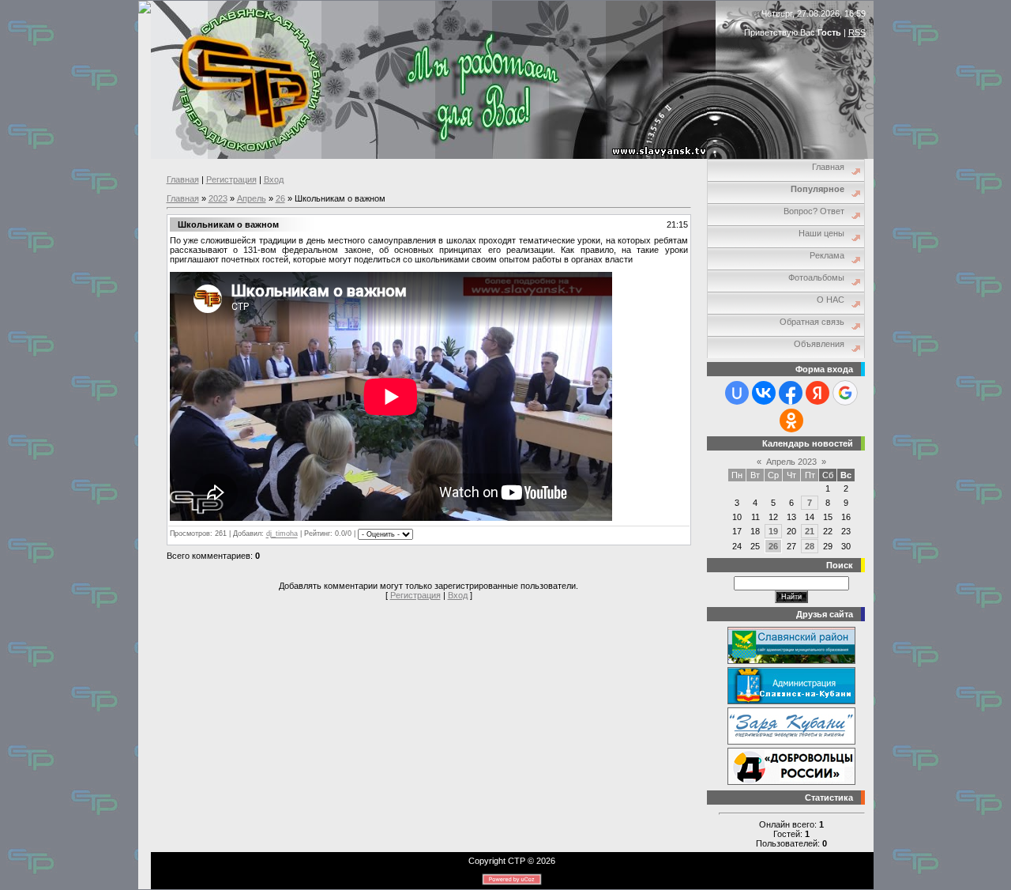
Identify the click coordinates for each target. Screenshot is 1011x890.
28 (809, 546)
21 (809, 531)
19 (773, 531)
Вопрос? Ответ (814, 211)
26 (280, 198)
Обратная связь (812, 321)
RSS (857, 32)
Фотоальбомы (816, 277)
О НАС (830, 299)
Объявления (819, 344)
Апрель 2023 (791, 461)
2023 (218, 198)
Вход (274, 179)
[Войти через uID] (737, 393)
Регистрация (231, 179)
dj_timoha (282, 534)
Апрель (251, 198)
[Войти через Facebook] (790, 393)
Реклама (827, 255)
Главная (183, 179)
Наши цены (821, 233)
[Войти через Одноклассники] (791, 420)
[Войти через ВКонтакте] (764, 393)
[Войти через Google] (845, 392)
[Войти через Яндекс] (817, 393)
